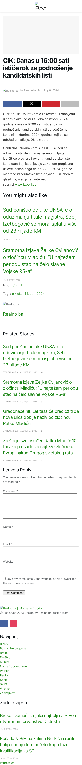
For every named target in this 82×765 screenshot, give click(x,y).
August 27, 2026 (11, 280)
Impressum (7, 762)
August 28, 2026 (11, 239)
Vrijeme (5, 688)
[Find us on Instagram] (13, 623)
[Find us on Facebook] (4, 623)
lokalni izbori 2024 (30, 294)
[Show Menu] (4, 6)
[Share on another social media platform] (70, 104)
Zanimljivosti (8, 693)
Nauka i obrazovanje (13, 666)
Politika (4, 670)
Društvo (5, 657)
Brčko (4, 652)
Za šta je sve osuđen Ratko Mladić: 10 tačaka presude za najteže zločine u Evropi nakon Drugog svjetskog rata (40, 446)
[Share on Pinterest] (51, 104)
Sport (3, 679)
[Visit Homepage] (41, 6)
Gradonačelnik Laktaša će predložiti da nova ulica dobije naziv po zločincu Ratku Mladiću (41, 417)
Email (7, 544)
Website (8, 561)
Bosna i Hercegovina (13, 648)
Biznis (4, 644)
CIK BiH (18, 285)
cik (14, 294)
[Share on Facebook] (12, 104)
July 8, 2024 (51, 90)
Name (8, 526)
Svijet (3, 684)
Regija (4, 675)
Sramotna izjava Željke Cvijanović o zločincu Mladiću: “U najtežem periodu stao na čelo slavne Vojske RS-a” (40, 388)
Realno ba (30, 90)
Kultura (4, 661)
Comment (10, 491)
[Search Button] (77, 6)
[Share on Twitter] (32, 104)
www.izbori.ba (25, 184)
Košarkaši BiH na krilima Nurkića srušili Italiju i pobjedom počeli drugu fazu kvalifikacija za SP (37, 744)
